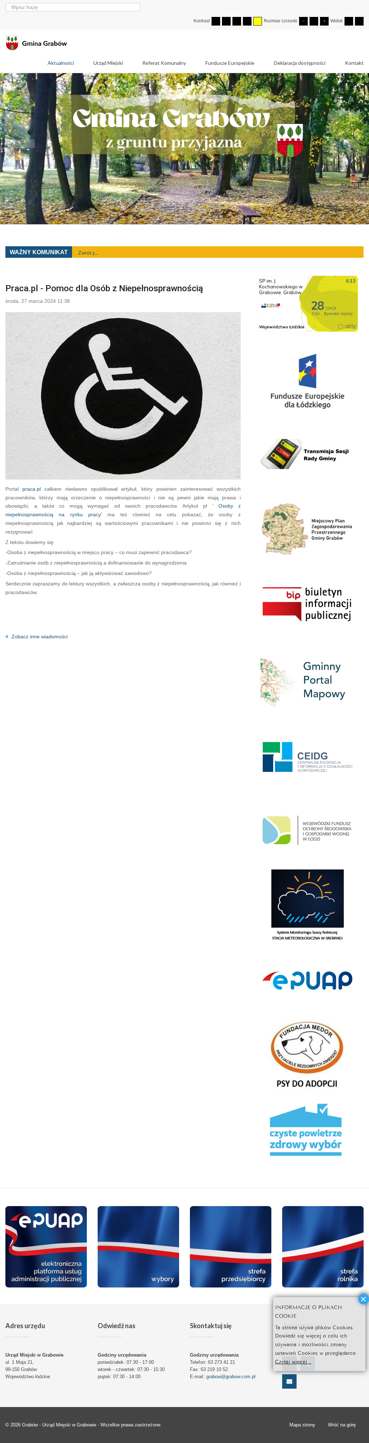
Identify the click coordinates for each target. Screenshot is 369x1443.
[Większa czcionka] (324, 21)
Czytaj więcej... (293, 1361)
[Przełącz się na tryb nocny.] (226, 21)
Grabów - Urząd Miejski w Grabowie (60, 1425)
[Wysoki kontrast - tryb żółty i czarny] (257, 21)
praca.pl (31, 489)
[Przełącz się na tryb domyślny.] (216, 21)
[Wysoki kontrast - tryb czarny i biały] (236, 21)
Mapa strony (302, 1425)
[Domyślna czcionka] (314, 21)
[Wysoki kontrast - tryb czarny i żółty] (247, 21)
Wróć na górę (342, 1425)
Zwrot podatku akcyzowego (109, 253)
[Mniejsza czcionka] (303, 21)
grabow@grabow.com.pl (230, 1376)
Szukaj (136, 7)
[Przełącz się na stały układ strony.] (348, 21)
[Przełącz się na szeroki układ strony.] (359, 21)
